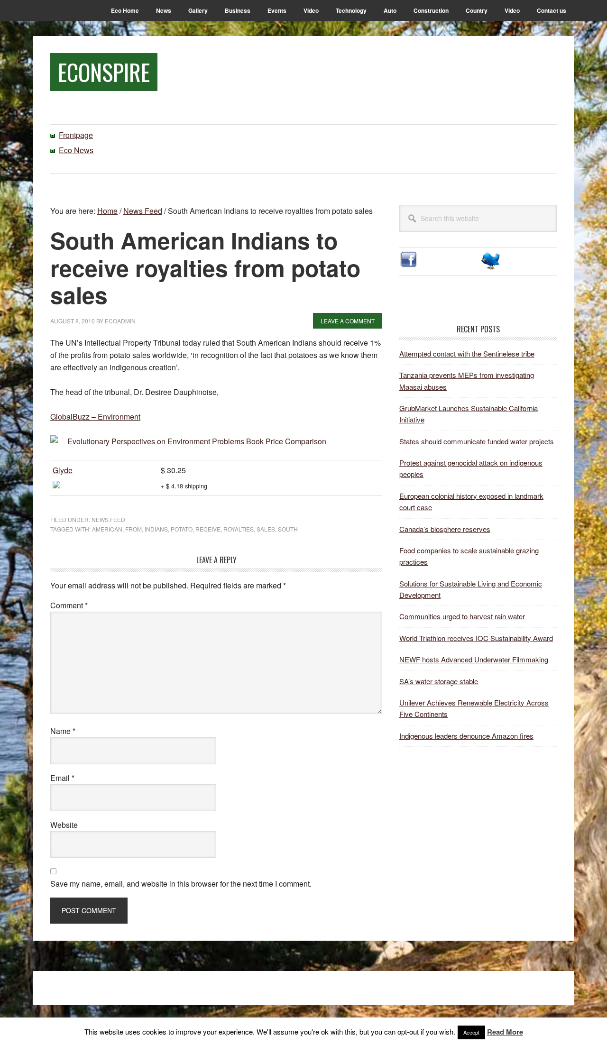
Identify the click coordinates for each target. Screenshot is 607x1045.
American (107, 529)
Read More (505, 1032)
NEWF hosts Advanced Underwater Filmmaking (473, 659)
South (288, 529)
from (133, 529)
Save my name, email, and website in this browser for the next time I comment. (181, 883)
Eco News (76, 150)
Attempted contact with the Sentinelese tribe (466, 353)
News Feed (108, 519)
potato (182, 529)
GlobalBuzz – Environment (95, 416)
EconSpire (104, 72)
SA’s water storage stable (438, 681)
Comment (69, 605)
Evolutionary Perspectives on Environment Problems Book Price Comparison (196, 441)
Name (62, 730)
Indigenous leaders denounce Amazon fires (466, 736)
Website (64, 824)
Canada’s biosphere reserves (444, 529)
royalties (238, 529)
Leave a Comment (348, 321)
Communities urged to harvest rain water (462, 616)
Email (62, 777)
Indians (156, 529)
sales (266, 529)
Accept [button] (471, 1032)
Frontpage (76, 134)
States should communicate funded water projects (476, 441)
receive (208, 529)
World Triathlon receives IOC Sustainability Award (476, 638)
